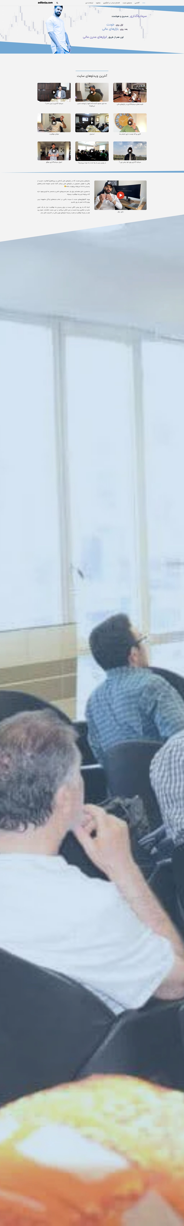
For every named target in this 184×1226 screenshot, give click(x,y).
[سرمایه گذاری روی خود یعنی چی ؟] (130, 143)
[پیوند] (45, 3)
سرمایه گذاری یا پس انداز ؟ (54, 103)
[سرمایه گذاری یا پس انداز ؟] (54, 84)
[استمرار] (92, 115)
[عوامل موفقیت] (54, 115)
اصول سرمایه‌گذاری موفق (54, 162)
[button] (57, 3)
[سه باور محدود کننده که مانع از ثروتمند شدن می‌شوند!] (92, 84)
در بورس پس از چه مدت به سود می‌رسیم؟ (92, 163)
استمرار (92, 134)
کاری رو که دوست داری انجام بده (130, 134)
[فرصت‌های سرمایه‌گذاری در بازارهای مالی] (130, 84)
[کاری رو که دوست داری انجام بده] (130, 115)
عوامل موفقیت (54, 134)
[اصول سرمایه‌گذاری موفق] (54, 143)
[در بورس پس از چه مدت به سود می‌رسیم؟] (92, 143)
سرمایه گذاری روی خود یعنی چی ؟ (130, 162)
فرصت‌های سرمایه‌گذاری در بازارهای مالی (130, 104)
